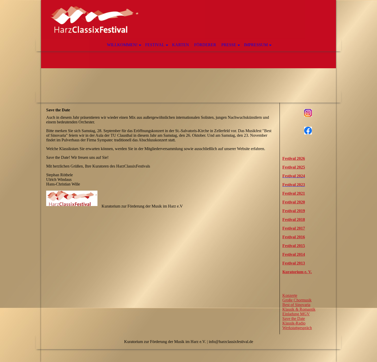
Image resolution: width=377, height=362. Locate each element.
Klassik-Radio (293, 323)
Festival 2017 (293, 228)
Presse (228, 45)
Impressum (256, 45)
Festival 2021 (293, 193)
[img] (188, 51)
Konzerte (289, 295)
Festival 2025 (293, 167)
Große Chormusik (297, 300)
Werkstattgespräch (297, 328)
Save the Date (293, 318)
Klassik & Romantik (298, 309)
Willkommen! (122, 45)
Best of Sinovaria (296, 304)
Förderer (205, 45)
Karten (180, 45)
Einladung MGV (296, 314)
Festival (154, 45)
